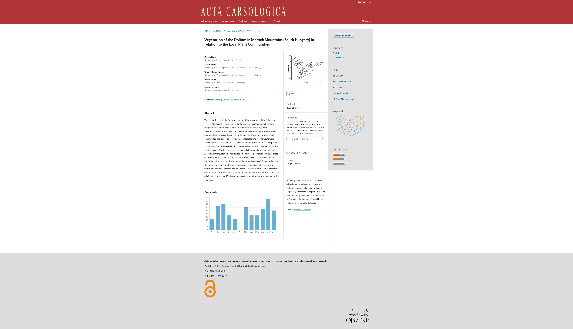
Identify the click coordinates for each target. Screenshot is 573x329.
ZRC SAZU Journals (342, 81)
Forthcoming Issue (208, 21)
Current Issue (228, 21)
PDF (293, 93)
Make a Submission (343, 35)
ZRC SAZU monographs (344, 99)
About (277, 21)
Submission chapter (302, 209)
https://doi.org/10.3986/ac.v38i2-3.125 (227, 99)
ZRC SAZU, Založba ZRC (225, 266)
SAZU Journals (339, 87)
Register (361, 2)
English (336, 53)
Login (370, 2)
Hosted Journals (340, 93)
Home (207, 31)
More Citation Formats (298, 139)
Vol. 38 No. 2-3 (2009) (234, 31)
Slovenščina (338, 57)
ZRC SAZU (338, 75)
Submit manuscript (260, 21)
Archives (243, 21)
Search (367, 21)
